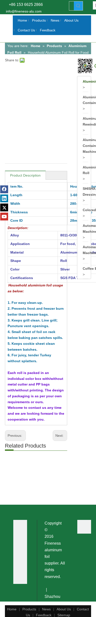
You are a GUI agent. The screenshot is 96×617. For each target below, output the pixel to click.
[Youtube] (4, 216)
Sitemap (63, 615)
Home (11, 609)
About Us (64, 609)
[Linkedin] (4, 198)
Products (29, 609)
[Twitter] (4, 207)
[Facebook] (4, 189)
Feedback (43, 615)
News (46, 609)
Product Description (25, 175)
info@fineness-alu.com (24, 11)
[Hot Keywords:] (78, 5)
